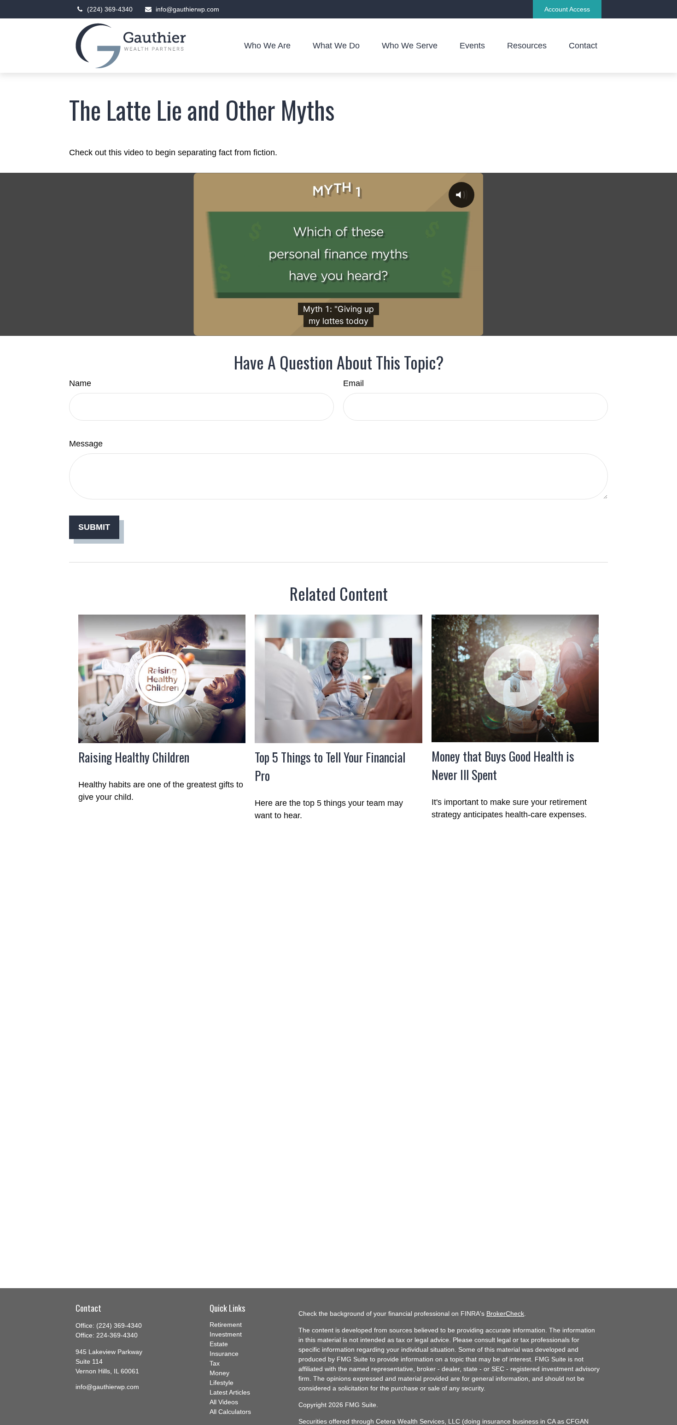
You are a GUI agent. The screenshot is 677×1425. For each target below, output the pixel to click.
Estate (219, 1344)
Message (86, 443)
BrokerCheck (505, 1313)
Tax (215, 1363)
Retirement (226, 1324)
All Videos (224, 1402)
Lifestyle (221, 1382)
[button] (267, 45)
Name (80, 383)
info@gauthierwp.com (187, 9)
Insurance (224, 1353)
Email (353, 383)
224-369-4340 (117, 1335)
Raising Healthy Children (133, 757)
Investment (226, 1334)
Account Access (567, 9)
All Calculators (230, 1411)
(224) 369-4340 (110, 9)
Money (219, 1373)
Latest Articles (230, 1392)
